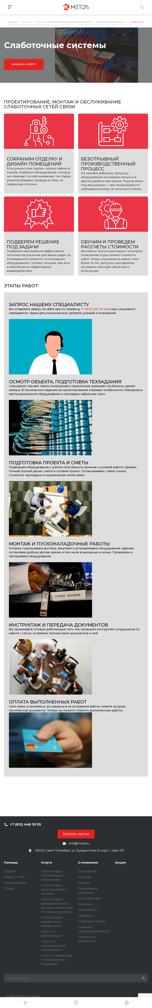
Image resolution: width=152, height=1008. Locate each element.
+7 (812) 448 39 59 (25, 824)
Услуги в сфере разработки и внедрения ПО (52, 922)
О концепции (87, 871)
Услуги (46, 862)
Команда (84, 877)
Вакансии (85, 904)
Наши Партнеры (90, 898)
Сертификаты (87, 910)
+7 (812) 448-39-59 (94, 309)
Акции (120, 862)
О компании (88, 862)
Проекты (84, 883)
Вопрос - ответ (14, 877)
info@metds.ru (79, 843)
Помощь (11, 862)
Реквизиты (85, 915)
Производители (15, 883)
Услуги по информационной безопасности (53, 946)
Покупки (10, 871)
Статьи (8, 888)
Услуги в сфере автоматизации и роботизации (53, 875)
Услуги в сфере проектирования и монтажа (54, 889)
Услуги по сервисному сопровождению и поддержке (57, 960)
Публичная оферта (91, 921)
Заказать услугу (24, 64)
